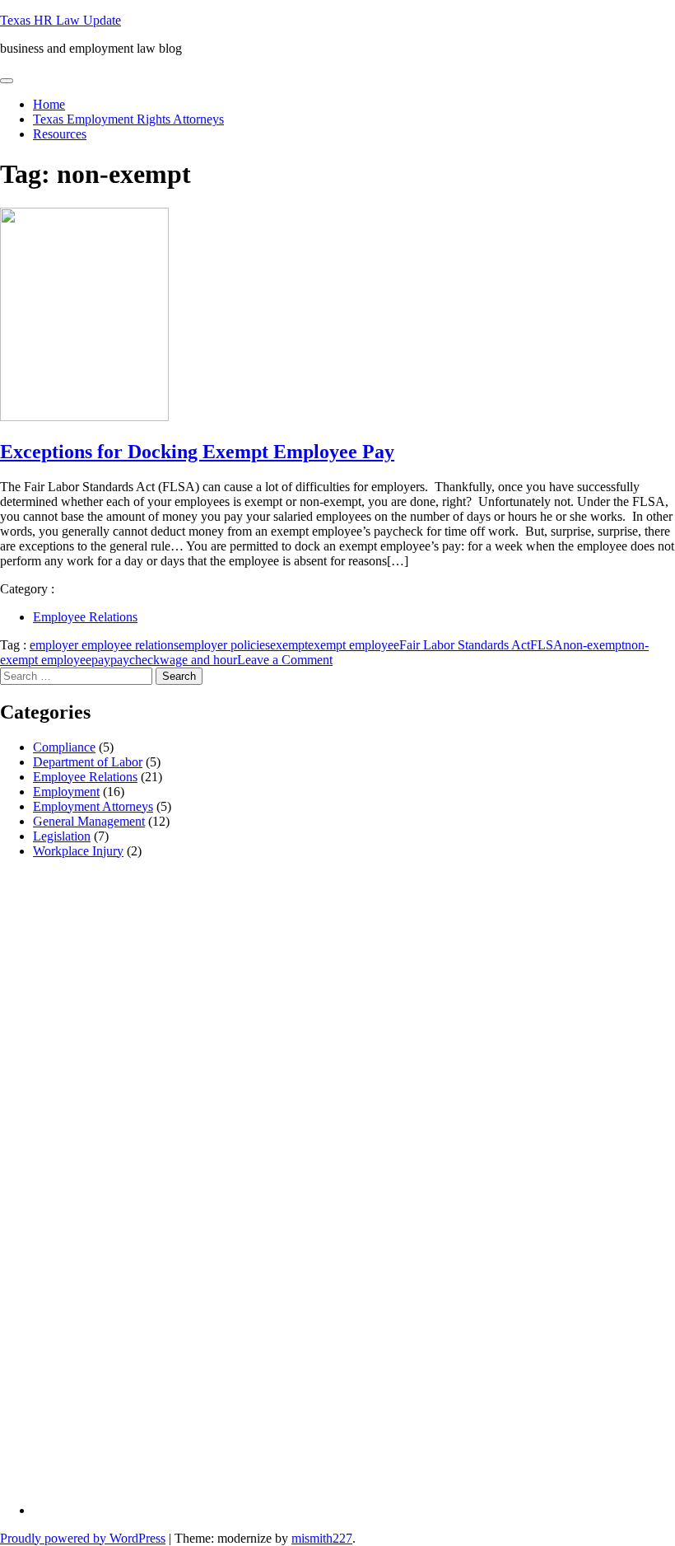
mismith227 (321, 1538)
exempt (289, 645)
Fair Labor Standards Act (464, 645)
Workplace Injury (78, 851)
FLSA (546, 645)
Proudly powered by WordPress (82, 1538)
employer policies (224, 645)
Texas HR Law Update (60, 20)
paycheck (135, 660)
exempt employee (353, 645)
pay (100, 660)
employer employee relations (104, 645)
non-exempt (594, 645)
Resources (59, 134)
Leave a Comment (285, 660)
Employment (66, 792)
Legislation (62, 836)
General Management (89, 821)
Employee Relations (85, 617)
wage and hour (198, 660)
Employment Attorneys (93, 806)
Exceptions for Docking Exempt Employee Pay (197, 451)
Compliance (64, 747)
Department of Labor (87, 762)
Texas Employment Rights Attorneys (128, 119)
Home (49, 104)
